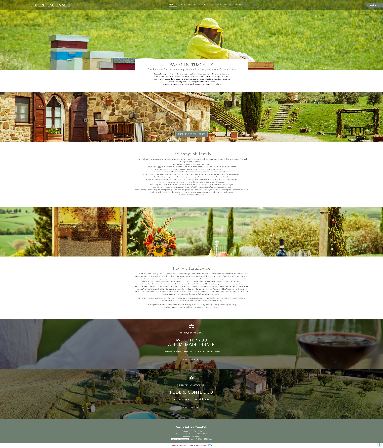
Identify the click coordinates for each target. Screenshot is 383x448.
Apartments (184, 5)
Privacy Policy (175, 439)
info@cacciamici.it (194, 436)
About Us (173, 5)
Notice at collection (178, 445)
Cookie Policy (185, 439)
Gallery (205, 5)
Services (196, 5)
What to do (217, 5)
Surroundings (230, 5)
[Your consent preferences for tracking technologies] (379, 444)
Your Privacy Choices (198, 445)
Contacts (243, 5)
